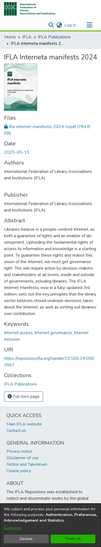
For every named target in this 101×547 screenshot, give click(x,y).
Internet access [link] (18, 333)
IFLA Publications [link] (54, 37)
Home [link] (10, 37)
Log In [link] (70, 25)
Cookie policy (18, 471)
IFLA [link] (27, 37)
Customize (12, 528)
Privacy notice (19, 451)
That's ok (73, 538)
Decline (26, 538)
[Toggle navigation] (89, 25)
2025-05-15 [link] (16, 152)
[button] (29, 9)
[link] (20, 384)
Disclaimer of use (22, 458)
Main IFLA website (24, 424)
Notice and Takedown (26, 464)
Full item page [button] (26, 397)
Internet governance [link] (53, 333)
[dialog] (50, 525)
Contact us (16, 431)
